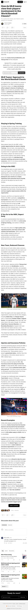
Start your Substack (11, 606)
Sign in (25, 2)
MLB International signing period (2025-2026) (10, 575)
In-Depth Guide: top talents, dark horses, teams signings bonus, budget (10, 567)
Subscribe (20, 2)
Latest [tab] (6, 550)
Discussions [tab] (11, 550)
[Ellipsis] (26, 537)
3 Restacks (16, 510)
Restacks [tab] (10, 525)
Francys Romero (7, 23)
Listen (25, 23)
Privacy (14, 603)
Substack (8, 608)
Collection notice (22, 603)
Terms (17, 603)
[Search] (25, 550)
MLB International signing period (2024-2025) (10, 563)
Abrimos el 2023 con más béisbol (9, 556)
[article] (14, 557)
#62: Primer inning (6, 554)
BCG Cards (6, 537)
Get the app (19, 606)
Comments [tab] (4, 525)
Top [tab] (2, 550)
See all (4, 586)
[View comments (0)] (8, 560)
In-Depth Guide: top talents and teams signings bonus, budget (10, 579)
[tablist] (7, 525)
